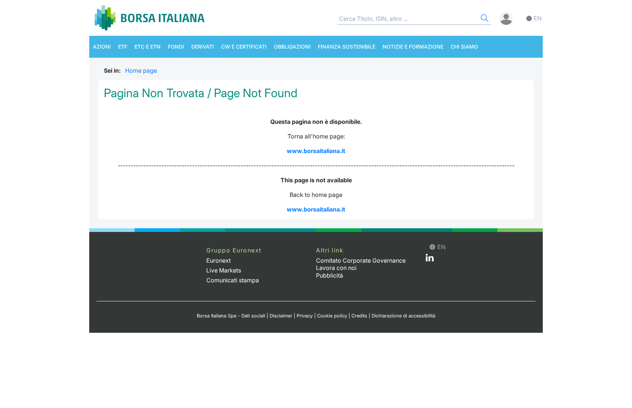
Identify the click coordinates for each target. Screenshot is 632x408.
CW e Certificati (244, 46)
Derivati (202, 46)
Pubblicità (329, 275)
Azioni (102, 46)
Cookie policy (332, 316)
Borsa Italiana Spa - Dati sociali (231, 316)
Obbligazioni (292, 46)
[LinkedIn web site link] (430, 259)
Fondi (176, 46)
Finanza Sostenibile (346, 46)
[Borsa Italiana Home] (149, 17)
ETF (122, 46)
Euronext (218, 260)
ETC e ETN (148, 46)
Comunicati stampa (232, 280)
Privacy (305, 316)
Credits (359, 316)
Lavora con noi (336, 267)
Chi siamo (464, 46)
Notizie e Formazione (413, 46)
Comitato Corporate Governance (361, 260)
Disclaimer (281, 316)
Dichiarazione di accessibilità (403, 316)
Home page (141, 70)
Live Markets (223, 270)
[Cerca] (484, 19)
